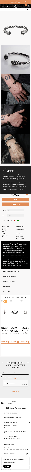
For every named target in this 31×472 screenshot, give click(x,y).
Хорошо (7, 466)
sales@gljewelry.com (14, 438)
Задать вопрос (8, 428)
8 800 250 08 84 (14, 436)
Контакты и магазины (10, 425)
